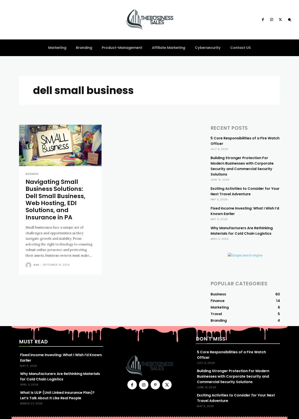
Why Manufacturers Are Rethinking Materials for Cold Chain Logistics (242, 230)
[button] (289, 20)
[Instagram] (271, 19)
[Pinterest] (155, 384)
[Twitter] (280, 19)
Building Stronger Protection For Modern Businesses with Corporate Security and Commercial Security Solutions (242, 166)
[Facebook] (262, 19)
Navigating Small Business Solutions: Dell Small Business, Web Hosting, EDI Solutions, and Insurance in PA (55, 199)
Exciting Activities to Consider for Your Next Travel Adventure (245, 191)
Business (32, 174)
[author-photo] (29, 265)
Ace (36, 264)
